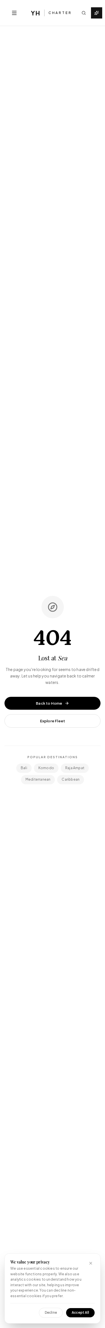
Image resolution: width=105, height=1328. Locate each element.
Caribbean (71, 779)
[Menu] (14, 13)
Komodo (46, 768)
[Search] (84, 13)
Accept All (80, 1312)
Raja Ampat (74, 768)
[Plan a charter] (96, 13)
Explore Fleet (52, 721)
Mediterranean (38, 779)
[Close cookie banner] (91, 1263)
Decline (51, 1312)
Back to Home (49, 703)
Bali (24, 768)
